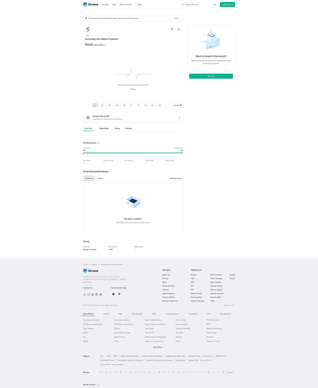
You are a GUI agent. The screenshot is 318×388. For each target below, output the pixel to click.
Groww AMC (215, 297)
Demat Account (217, 293)
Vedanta (210, 337)
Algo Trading (215, 282)
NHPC (85, 332)
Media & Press (168, 286)
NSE (102, 356)
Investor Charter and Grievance (159, 360)
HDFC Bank (212, 332)
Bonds (232, 274)
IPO (192, 289)
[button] (98, 143)
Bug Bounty (180, 360)
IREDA (116, 328)
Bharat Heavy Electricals (155, 337)
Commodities (196, 297)
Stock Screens (216, 278)
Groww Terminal (197, 301)
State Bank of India (122, 332)
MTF (193, 282)
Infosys (179, 337)
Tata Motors (88, 328)
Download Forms (107, 360)
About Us (166, 274)
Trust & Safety (168, 297)
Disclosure (208, 356)
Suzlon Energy (182, 324)
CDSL (116, 341)
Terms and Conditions (130, 356)
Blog (164, 282)
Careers (165, 289)
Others (230, 372)
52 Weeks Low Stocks (123, 324)
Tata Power (149, 332)
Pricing (165, 278)
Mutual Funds (196, 293)
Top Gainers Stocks (91, 320)
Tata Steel (149, 328)
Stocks (194, 274)
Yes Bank (179, 332)
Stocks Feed (181, 320)
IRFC (209, 324)
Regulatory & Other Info (175, 356)
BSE (108, 356)
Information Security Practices (130, 360)
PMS (212, 301)
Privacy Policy (194, 356)
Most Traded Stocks (153, 320)
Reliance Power (213, 341)
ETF (192, 286)
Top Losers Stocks (122, 320)
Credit (232, 278)
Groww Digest (216, 289)
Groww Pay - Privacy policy (111, 364)
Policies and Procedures (152, 356)
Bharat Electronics (214, 328)
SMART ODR (221, 356)
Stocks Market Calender (155, 324)
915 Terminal (216, 274)
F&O (192, 278)
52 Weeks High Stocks (92, 324)
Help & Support (168, 293)
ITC (84, 337)
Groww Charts (216, 286)
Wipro (85, 341)
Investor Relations (170, 301)
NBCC (178, 341)
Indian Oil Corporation (154, 341)
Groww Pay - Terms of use (200, 360)
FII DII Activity (213, 320)
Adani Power (119, 337)
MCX (116, 356)
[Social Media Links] (84, 294)
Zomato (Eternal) (183, 328)
